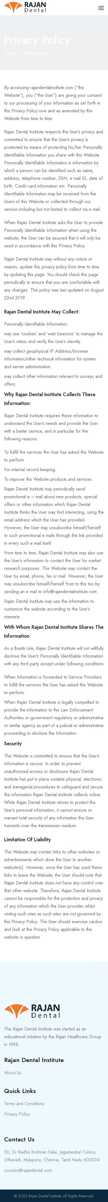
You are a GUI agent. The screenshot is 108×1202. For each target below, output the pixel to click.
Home (10, 53)
